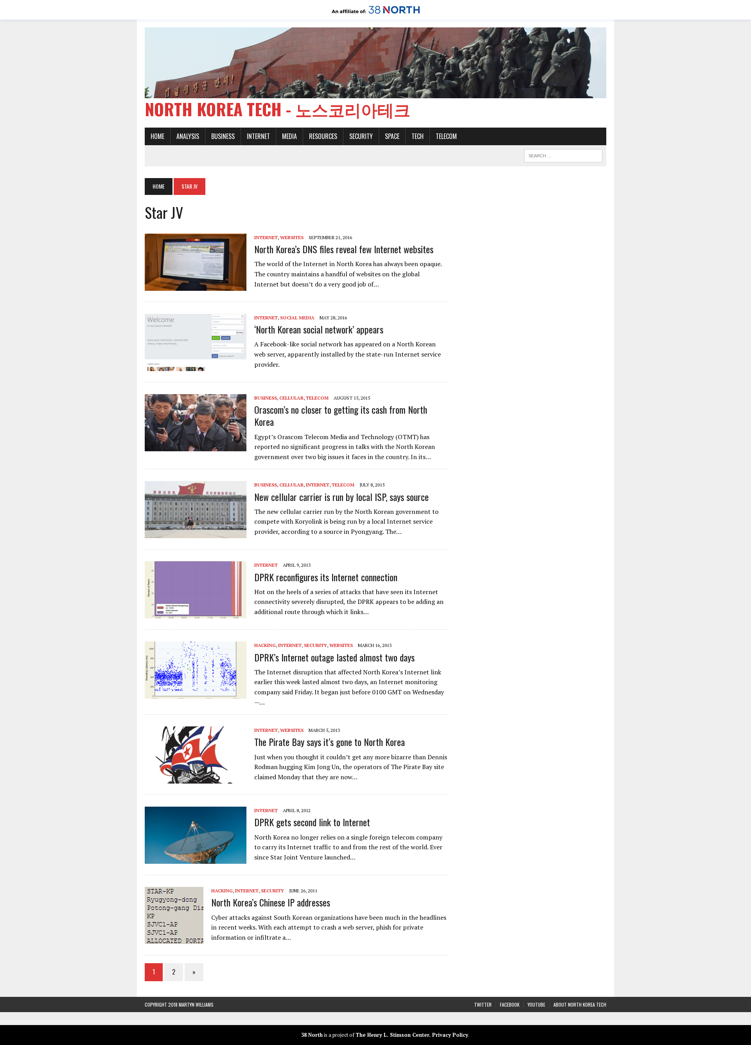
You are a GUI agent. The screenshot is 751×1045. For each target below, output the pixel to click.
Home (157, 136)
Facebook (509, 1004)
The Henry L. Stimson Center (392, 1034)
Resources (323, 136)
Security (361, 136)
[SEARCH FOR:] (563, 154)
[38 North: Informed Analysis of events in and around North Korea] (376, 14)
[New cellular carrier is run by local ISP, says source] (195, 533)
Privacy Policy (450, 1034)
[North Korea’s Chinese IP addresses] (174, 939)
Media (289, 136)
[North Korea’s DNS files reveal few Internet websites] (195, 285)
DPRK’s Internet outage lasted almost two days (334, 657)
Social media (297, 318)
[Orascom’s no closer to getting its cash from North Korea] (195, 446)
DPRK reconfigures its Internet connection (325, 577)
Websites (292, 237)
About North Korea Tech (579, 1004)
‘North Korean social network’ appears (318, 329)
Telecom (446, 136)
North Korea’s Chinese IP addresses (270, 902)
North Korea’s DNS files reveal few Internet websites (343, 249)
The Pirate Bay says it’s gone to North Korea (329, 742)
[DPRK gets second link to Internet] (195, 858)
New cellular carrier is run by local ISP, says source (341, 497)
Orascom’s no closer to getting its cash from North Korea (340, 415)
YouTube (536, 1004)
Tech (417, 136)
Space (392, 136)
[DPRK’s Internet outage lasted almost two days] (195, 693)
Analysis (187, 136)
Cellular (291, 398)
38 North (312, 1034)
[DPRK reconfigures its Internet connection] (195, 613)
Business (223, 136)
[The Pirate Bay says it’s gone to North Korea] (195, 778)
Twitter (483, 1004)
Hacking (265, 645)
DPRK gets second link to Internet (312, 822)
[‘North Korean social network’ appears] (195, 366)
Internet (258, 136)
